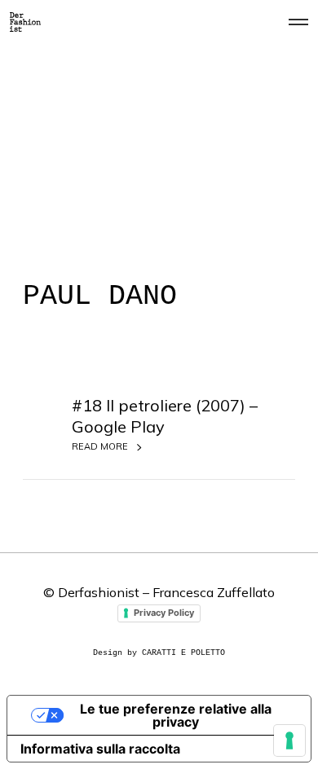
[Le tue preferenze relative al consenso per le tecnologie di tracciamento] (289, 740)
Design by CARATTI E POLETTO (159, 652)
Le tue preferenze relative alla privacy (176, 715)
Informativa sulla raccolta (100, 748)
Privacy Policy (164, 612)
